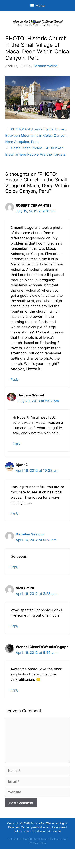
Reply (14, 379)
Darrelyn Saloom (30, 534)
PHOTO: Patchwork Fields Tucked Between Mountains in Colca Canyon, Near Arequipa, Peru (36, 135)
